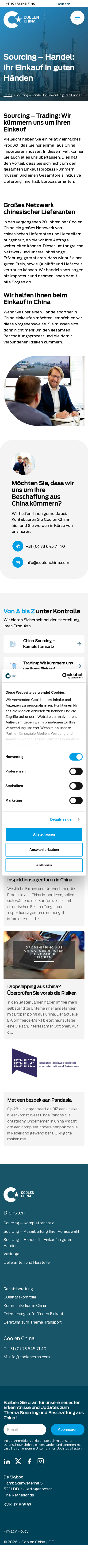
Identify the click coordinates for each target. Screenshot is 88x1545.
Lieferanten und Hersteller (27, 1262)
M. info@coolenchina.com (27, 1357)
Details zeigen (61, 819)
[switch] (76, 771)
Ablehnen (44, 865)
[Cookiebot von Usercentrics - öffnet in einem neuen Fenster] (63, 676)
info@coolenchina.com (47, 562)
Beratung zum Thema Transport (33, 1322)
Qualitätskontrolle (20, 1297)
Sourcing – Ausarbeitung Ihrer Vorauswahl (41, 1231)
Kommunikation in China (25, 1305)
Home (8, 95)
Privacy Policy (16, 1531)
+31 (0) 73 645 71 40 (20, 3)
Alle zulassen (44, 834)
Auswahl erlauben (44, 850)
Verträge (11, 1254)
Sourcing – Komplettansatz (29, 1223)
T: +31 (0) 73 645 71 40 (25, 1348)
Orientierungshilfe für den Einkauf (33, 1314)
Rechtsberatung (18, 1288)
